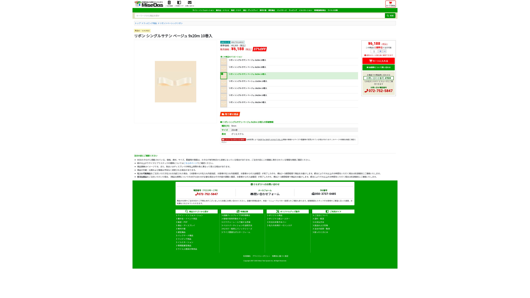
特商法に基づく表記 (280, 256)
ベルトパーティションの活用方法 (237, 225)
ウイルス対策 (333, 10)
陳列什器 (263, 10)
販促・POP (182, 222)
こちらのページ (190, 163)
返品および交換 (321, 225)
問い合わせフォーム (267, 194)
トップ (138, 23)
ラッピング (293, 10)
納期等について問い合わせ (380, 67)
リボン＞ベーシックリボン (171, 23)
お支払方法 (319, 222)
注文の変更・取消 (322, 228)
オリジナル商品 (275, 215)
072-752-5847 (381, 91)
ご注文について (321, 215)
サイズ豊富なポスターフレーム (236, 232)
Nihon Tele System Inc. (265, 261)
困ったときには (321, 232)
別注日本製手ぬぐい (277, 222)
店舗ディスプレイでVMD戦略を (236, 215)
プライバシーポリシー (261, 256)
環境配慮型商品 (320, 10)
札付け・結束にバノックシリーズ (237, 228)
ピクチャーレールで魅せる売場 (236, 222)
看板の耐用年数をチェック (235, 218)
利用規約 (247, 256)
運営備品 (271, 10)
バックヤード (282, 10)
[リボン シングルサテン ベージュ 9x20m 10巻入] (175, 81)
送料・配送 (319, 218)
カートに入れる (380, 60)
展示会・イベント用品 (187, 218)
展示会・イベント (222, 10)
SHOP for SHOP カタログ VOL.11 (270, 139)
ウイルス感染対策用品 (187, 249)
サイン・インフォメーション (203, 10)
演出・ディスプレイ (250, 10)
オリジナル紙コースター (279, 218)
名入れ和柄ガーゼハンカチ (280, 225)
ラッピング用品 (150, 23)
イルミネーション (305, 10)
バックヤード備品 (185, 235)
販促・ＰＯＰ (236, 10)
